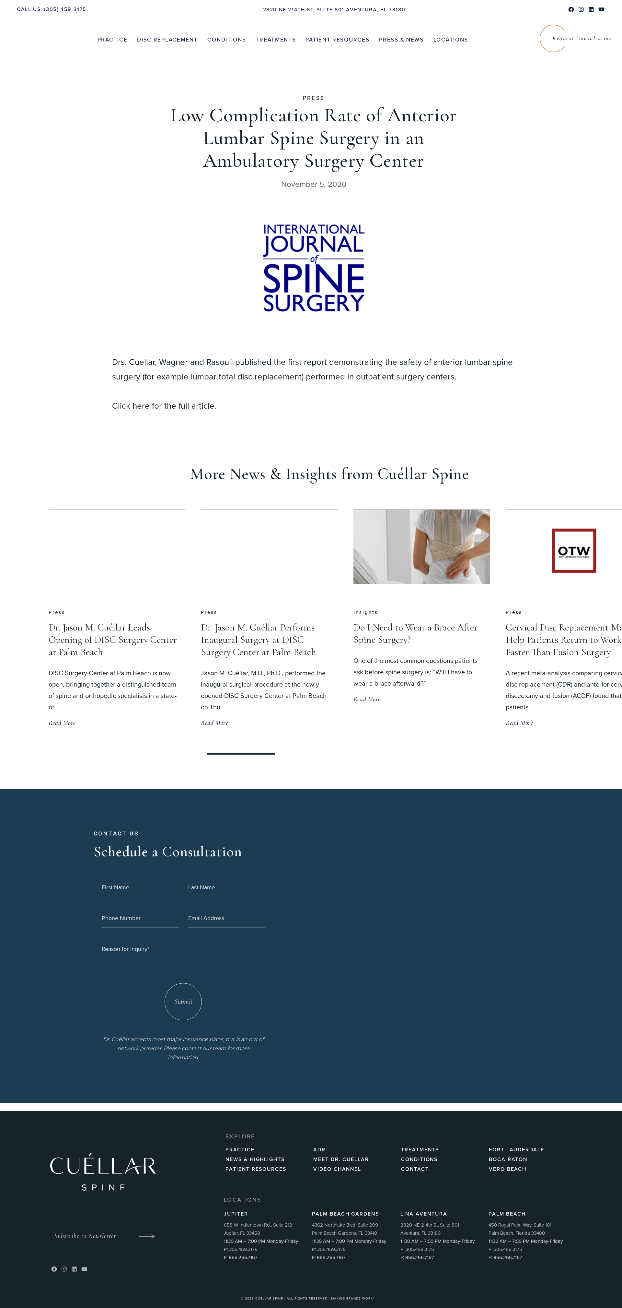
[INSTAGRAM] (581, 9)
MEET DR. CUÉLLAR (341, 1159)
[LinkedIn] (74, 1269)
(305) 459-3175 (65, 9)
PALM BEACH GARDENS (345, 1214)
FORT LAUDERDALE (516, 1149)
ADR (319, 1149)
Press (314, 98)
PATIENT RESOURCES (255, 1169)
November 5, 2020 (314, 184)
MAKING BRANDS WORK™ (353, 1298)
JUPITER (236, 1214)
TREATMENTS (420, 1149)
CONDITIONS (419, 1159)
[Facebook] (54, 1269)
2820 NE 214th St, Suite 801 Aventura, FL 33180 (334, 9)
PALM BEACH (507, 1214)
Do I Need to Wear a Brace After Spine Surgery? (263, 633)
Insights (213, 612)
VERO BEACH (507, 1169)
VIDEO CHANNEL (337, 1169)
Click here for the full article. (164, 406)
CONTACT (415, 1169)
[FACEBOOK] (571, 9)
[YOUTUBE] (601, 9)
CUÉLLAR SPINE (269, 1298)
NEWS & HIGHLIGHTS (255, 1159)
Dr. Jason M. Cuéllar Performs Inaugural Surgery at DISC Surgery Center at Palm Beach (106, 639)
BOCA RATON (508, 1159)
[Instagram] (64, 1269)
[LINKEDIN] (591, 9)
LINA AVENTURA (423, 1214)
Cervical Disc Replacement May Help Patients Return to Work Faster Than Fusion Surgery (414, 639)
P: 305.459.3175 (241, 1249)
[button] (289, 754)
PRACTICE (239, 1149)
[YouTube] (84, 1269)
